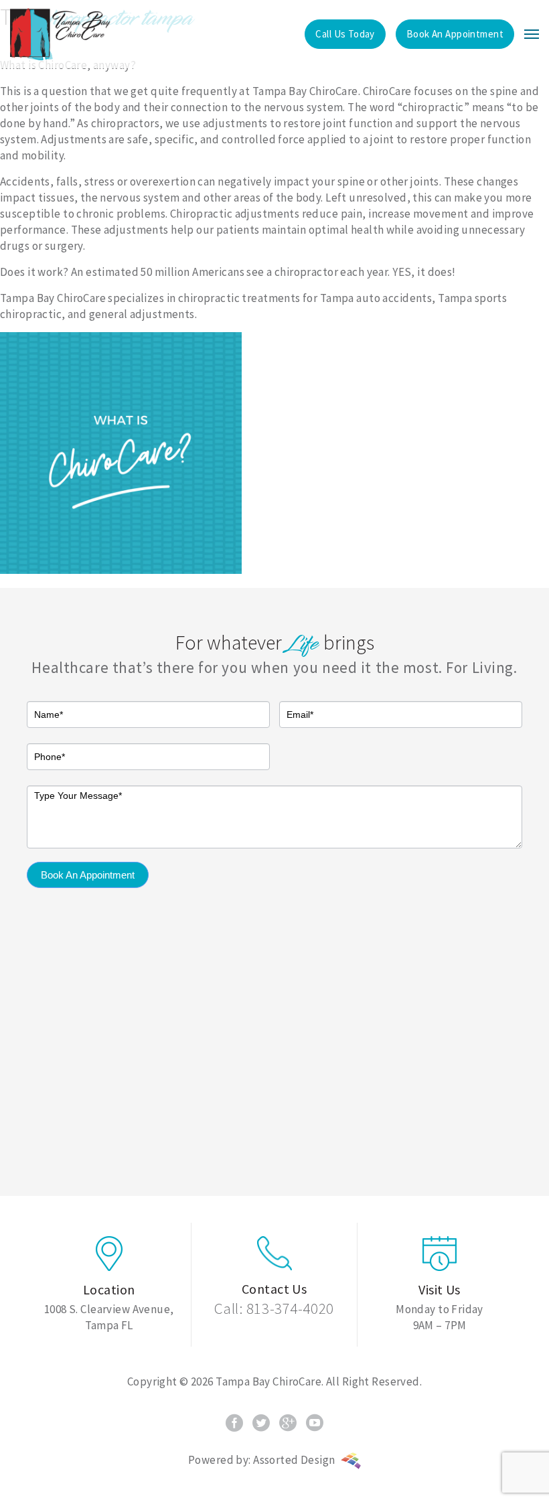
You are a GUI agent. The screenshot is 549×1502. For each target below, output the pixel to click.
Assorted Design (295, 1459)
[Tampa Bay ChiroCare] (60, 34)
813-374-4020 (290, 1308)
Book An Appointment (88, 875)
